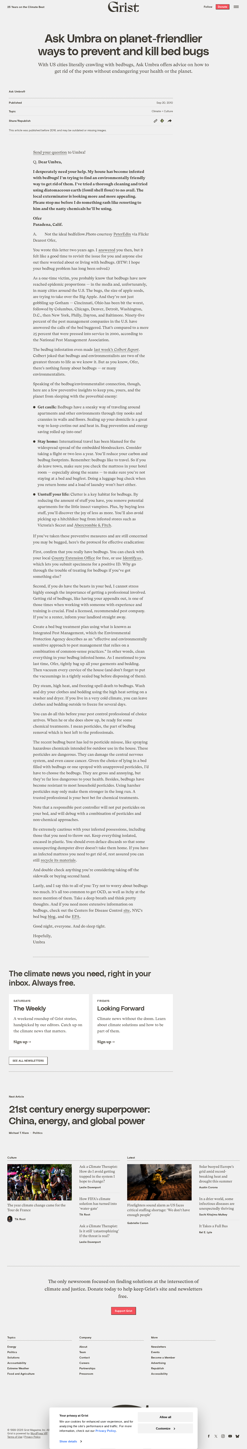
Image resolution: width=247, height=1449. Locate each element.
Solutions (13, 1357)
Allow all (165, 1417)
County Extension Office (73, 558)
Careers (84, 1362)
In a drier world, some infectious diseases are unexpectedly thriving (216, 1203)
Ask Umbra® (17, 91)
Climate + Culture (162, 111)
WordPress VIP (38, 1433)
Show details (68, 1441)
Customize (163, 1428)
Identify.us (132, 558)
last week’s (116, 349)
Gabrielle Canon (137, 1223)
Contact (84, 1357)
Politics (37, 1132)
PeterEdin (122, 234)
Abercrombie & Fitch (92, 525)
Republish (157, 1368)
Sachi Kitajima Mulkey (213, 1214)
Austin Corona (208, 1187)
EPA (76, 916)
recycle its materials (58, 860)
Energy (11, 1346)
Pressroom (86, 1373)
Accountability (16, 1362)
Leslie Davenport (90, 1187)
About (83, 1346)
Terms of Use (14, 1436)
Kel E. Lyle (205, 1232)
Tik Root (20, 1219)
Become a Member (163, 1357)
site (127, 910)
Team (82, 1352)
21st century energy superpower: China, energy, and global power (79, 1114)
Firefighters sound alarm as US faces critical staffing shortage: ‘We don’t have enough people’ (158, 1210)
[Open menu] (236, 7)
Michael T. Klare (19, 1132)
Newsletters (158, 1346)
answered (106, 250)
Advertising (158, 1362)
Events (155, 1352)
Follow (208, 6)
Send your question (50, 152)
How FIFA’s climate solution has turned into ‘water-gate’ (98, 1203)
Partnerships (87, 1368)
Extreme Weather (18, 1368)
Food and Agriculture (21, 1373)
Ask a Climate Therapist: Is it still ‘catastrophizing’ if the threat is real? (99, 1231)
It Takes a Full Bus (213, 1226)
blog (51, 916)
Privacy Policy (32, 1436)
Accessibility (159, 1373)
